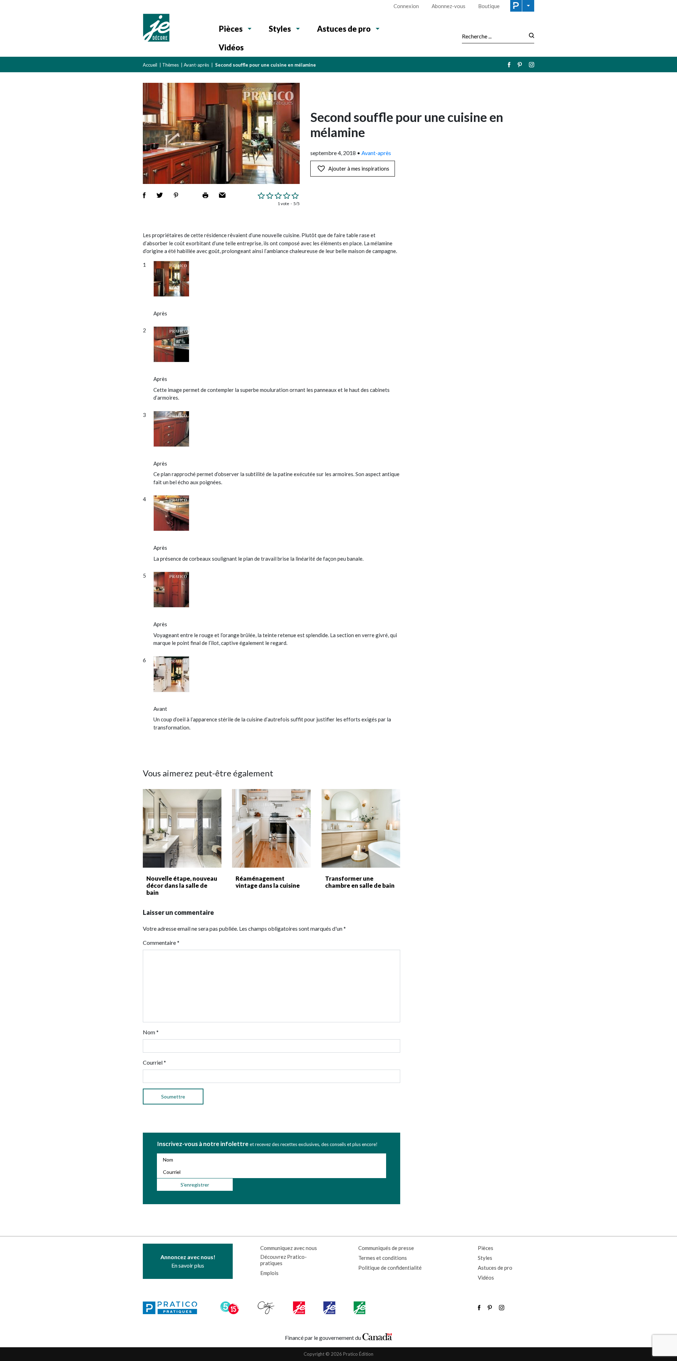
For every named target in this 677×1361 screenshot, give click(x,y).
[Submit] (529, 36)
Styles (280, 28)
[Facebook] (509, 64)
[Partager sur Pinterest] (176, 195)
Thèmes (170, 65)
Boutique (489, 6)
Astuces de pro (344, 28)
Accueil (150, 65)
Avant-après (196, 65)
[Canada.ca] (377, 1336)
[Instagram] (531, 64)
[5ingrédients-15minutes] (230, 1308)
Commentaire (161, 942)
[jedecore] (330, 1308)
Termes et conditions (382, 1258)
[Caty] (267, 1308)
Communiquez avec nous (288, 1248)
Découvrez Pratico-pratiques (283, 1260)
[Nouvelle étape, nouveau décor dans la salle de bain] (182, 828)
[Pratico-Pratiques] (173, 1308)
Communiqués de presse (386, 1248)
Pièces (231, 28)
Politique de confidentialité (390, 1267)
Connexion (406, 6)
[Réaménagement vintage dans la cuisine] (271, 828)
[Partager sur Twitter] (159, 195)
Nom (151, 1032)
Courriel (154, 1062)
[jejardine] (360, 1308)
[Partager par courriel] (222, 195)
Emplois (269, 1273)
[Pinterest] (520, 64)
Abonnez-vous (448, 6)
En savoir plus (187, 1261)
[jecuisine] (299, 1308)
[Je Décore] (174, 28)
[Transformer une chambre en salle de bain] (361, 828)
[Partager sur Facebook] (144, 195)
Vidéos (231, 47)
